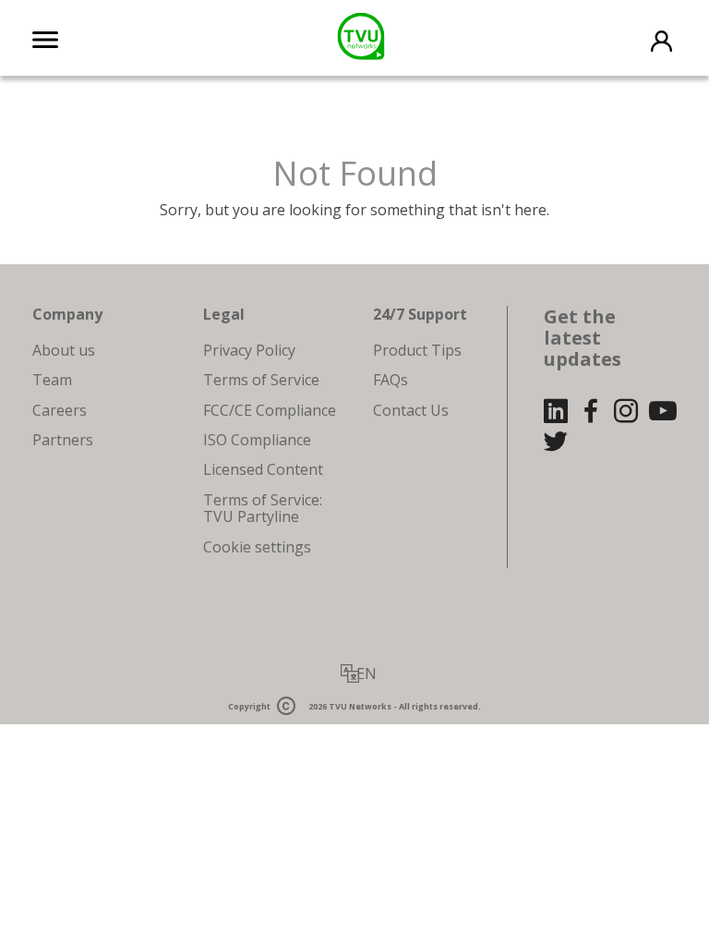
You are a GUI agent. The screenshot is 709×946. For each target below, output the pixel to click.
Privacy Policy (249, 350)
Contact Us (411, 410)
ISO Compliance (257, 440)
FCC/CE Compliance (269, 410)
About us (63, 350)
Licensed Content (263, 469)
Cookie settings (257, 547)
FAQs (390, 380)
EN (366, 673)
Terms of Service (261, 380)
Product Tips (417, 350)
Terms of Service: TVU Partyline (262, 508)
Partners (62, 440)
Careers (59, 410)
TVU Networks (360, 707)
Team (52, 380)
